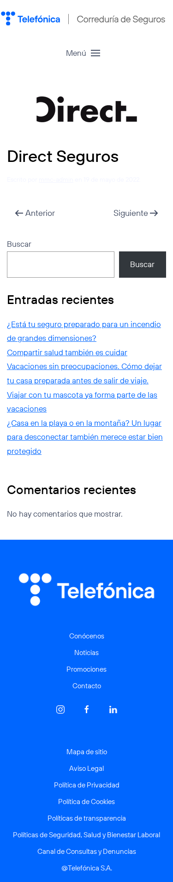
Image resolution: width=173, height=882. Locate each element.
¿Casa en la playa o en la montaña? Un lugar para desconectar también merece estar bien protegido (85, 437)
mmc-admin (56, 179)
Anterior (40, 213)
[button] (83, 53)
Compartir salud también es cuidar (67, 352)
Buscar (19, 244)
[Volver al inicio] (83, 18)
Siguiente (130, 213)
